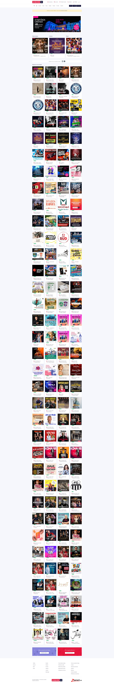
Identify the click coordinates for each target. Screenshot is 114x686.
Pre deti (47, 666)
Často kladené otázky (61, 663)
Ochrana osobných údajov (75, 663)
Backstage (78, 5)
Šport (34, 666)
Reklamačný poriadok (61, 666)
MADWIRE (37, 679)
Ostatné (47, 668)
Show (34, 668)
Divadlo (47, 663)
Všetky (34, 663)
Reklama (72, 670)
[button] (75, 2)
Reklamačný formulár (61, 668)
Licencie (47, 670)
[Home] (36, 6)
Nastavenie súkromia (74, 666)
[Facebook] (64, 61)
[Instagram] (62, 61)
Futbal (74, 5)
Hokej (71, 5)
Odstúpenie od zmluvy (62, 670)
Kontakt (72, 668)
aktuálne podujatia (64, 10)
